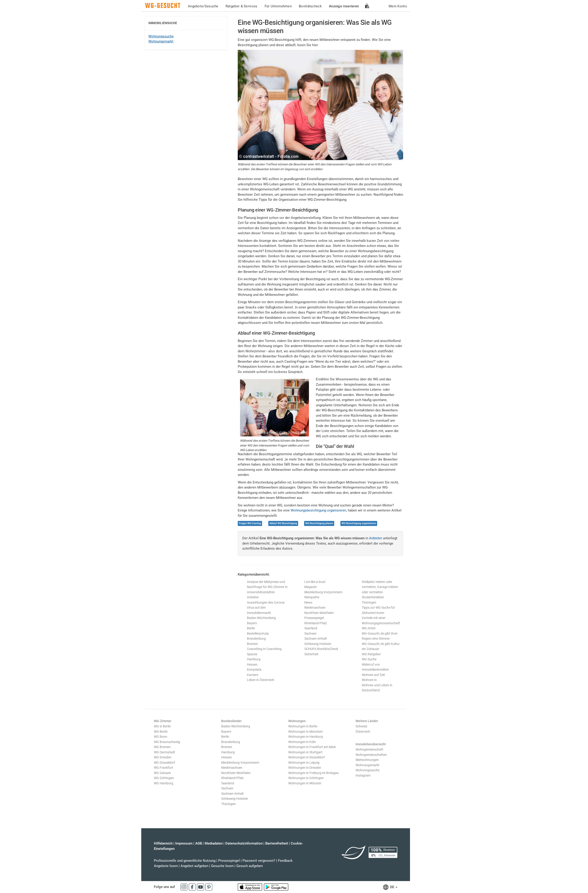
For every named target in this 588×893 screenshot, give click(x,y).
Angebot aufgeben (194, 866)
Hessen (252, 664)
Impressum (183, 843)
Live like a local (314, 582)
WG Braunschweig (167, 742)
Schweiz (361, 726)
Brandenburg (256, 638)
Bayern (252, 623)
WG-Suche (369, 659)
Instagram (363, 775)
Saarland (310, 628)
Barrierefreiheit (276, 843)
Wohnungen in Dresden (304, 767)
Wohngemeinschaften (371, 755)
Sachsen (310, 633)
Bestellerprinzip (258, 633)
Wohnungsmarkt (160, 41)
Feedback (285, 861)
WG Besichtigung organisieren (359, 523)
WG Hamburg (163, 783)
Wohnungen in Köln (302, 742)
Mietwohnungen (367, 760)
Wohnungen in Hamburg (305, 736)
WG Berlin (161, 731)
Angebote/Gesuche (203, 6)
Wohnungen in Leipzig (303, 762)
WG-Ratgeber (371, 654)
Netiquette (311, 597)
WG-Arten (369, 628)
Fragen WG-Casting (250, 523)
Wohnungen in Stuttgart (305, 752)
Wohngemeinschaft (369, 749)
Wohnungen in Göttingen (306, 778)
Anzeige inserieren (344, 6)
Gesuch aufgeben (249, 866)
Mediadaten (214, 843)
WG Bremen (162, 747)
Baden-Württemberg (261, 618)
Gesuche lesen (222, 866)
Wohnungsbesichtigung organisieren (318, 510)
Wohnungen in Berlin (302, 726)
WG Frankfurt (163, 767)
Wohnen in (369, 680)
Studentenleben (373, 597)
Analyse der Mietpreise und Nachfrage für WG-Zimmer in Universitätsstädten (267, 587)
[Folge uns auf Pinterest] (208, 887)
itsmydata (254, 669)
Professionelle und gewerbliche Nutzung (184, 861)
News (308, 602)
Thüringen (369, 602)
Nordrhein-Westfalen (319, 613)
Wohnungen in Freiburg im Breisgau (313, 773)
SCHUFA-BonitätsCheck (321, 649)
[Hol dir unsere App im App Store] (250, 887)
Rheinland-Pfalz (315, 623)
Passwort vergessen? (259, 861)
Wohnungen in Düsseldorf (306, 757)
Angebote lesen (166, 866)
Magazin (310, 587)
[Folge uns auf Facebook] (193, 887)
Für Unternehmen (278, 6)
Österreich (363, 731)
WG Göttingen (164, 778)
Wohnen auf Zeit (373, 675)
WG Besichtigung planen (319, 523)
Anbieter (375, 538)
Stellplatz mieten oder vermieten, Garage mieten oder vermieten (380, 587)
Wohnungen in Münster (304, 783)
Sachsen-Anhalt (315, 638)
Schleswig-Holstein (317, 644)
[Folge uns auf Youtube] (201, 887)
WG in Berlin (162, 726)
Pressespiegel (314, 618)
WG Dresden (162, 757)
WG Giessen (162, 773)
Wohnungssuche (161, 36)
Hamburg (253, 659)
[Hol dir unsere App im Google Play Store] (276, 887)
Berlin (251, 628)
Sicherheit (311, 654)
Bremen (252, 644)
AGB (198, 843)
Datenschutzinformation (244, 843)
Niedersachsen (314, 607)
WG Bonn (160, 736)
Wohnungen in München (305, 731)
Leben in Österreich (260, 680)
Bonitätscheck (310, 6)
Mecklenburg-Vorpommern (323, 592)
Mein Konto (398, 6)
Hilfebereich (163, 843)
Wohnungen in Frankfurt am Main (312, 747)
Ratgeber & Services (241, 6)
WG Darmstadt (164, 752)
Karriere (252, 675)
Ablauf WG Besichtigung (283, 523)
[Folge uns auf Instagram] (184, 887)
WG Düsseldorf (164, 762)
